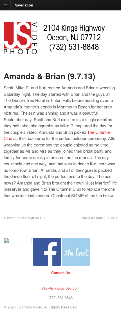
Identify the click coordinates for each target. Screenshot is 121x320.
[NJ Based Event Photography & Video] (54, 51)
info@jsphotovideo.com (60, 288)
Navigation (24, 5)
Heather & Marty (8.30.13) (25, 217)
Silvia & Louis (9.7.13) (99, 217)
